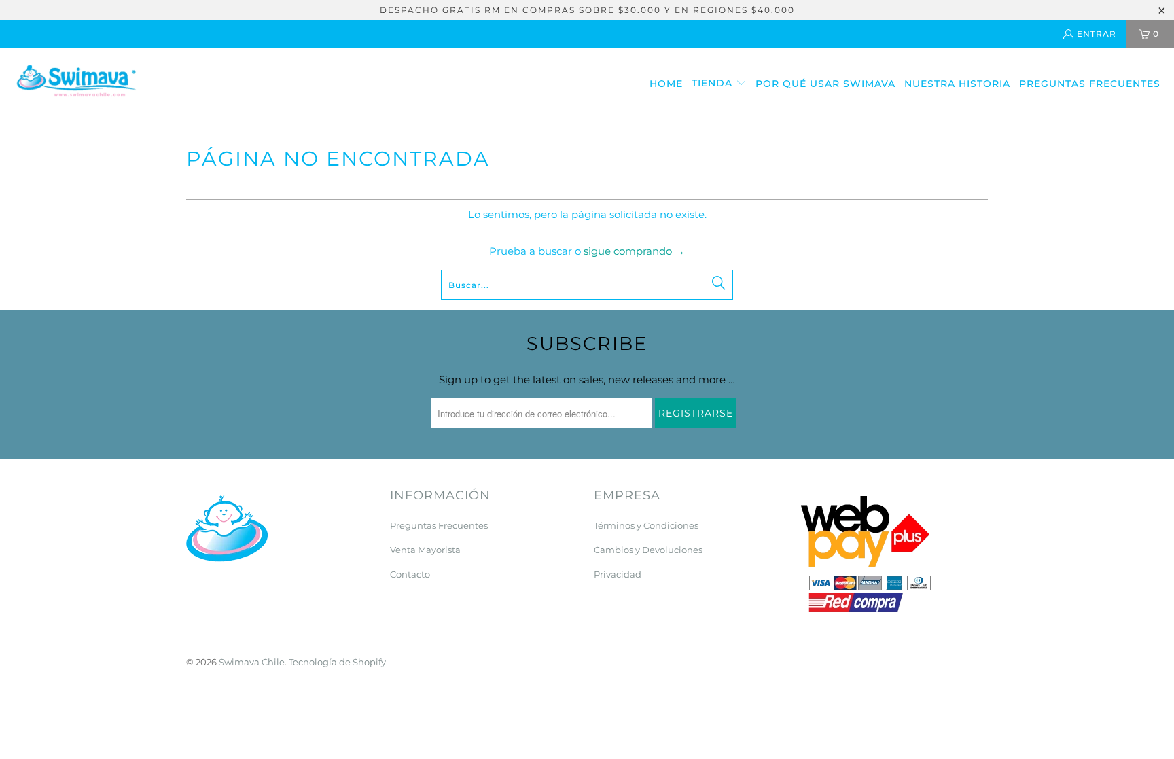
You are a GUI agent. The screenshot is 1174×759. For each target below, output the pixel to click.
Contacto (410, 574)
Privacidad (617, 574)
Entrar (1096, 34)
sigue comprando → (634, 251)
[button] (719, 84)
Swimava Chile (252, 661)
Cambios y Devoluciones (648, 549)
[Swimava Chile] (76, 83)
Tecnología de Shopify (337, 661)
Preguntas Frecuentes (439, 525)
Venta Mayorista (425, 549)
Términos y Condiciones (646, 525)
